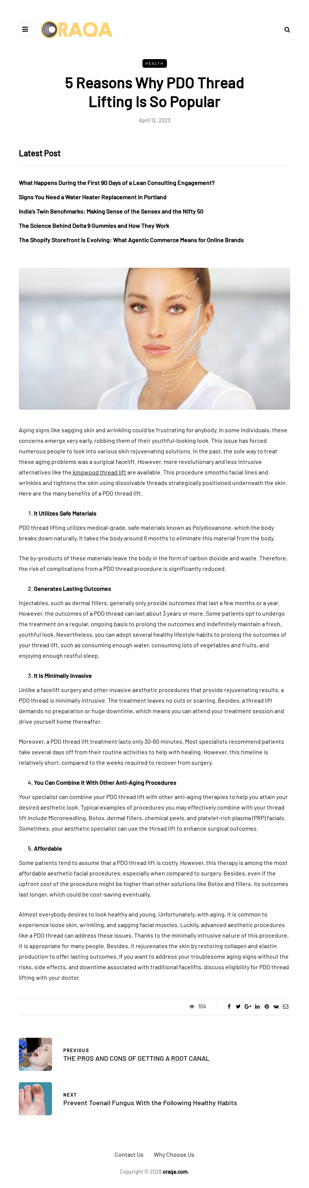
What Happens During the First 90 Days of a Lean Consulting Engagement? (117, 182)
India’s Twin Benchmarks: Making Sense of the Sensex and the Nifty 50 (111, 211)
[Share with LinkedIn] (257, 1006)
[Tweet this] (238, 1006)
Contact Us (129, 1154)
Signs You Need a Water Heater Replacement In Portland (93, 196)
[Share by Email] (285, 1006)
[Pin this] (266, 1006)
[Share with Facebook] (229, 1006)
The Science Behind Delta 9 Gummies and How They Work (94, 225)
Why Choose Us (174, 1154)
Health (154, 63)
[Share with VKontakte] (276, 1006)
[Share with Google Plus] (247, 1006)
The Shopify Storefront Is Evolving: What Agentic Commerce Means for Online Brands (131, 239)
